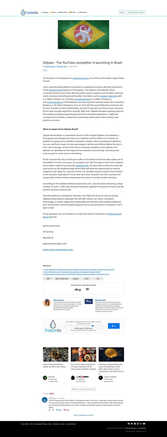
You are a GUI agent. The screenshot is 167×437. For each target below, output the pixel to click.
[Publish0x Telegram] (135, 424)
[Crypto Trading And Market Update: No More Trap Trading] (55, 354)
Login (122, 12)
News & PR (63, 12)
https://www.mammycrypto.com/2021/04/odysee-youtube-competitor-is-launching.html (76, 274)
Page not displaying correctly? (83, 415)
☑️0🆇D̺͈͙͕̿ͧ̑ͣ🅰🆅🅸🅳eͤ (82, 377)
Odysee (75, 279)
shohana (51, 377)
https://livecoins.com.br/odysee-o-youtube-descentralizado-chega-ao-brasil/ (72, 272)
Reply (59, 410)
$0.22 (45, 70)
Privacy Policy (142, 428)
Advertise (56, 424)
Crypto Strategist (110, 377)
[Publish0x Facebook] (129, 424)
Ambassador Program (40, 424)
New (53, 12)
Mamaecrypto (50, 66)
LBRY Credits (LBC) (62, 279)
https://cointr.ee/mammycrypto (58, 249)
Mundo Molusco (82, 99)
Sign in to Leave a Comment (84, 389)
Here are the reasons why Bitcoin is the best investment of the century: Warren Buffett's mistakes (83, 366)
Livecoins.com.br (80, 78)
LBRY (48, 279)
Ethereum (83, 12)
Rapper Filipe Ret (109, 96)
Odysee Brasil (55, 90)
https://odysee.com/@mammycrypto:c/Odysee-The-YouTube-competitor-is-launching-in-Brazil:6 (79, 269)
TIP (114, 326)
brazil (87, 279)
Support (62, 424)
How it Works (25, 424)
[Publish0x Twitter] (132, 424)
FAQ (31, 424)
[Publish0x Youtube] (144, 424)
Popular (45, 12)
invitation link (82, 165)
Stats (50, 424)
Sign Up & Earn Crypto (136, 12)
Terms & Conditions (130, 428)
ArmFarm (52, 398)
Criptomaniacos (54, 102)
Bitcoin (73, 12)
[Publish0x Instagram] (141, 424)
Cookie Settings (71, 424)
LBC (98, 279)
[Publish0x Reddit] (138, 424)
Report (67, 410)
